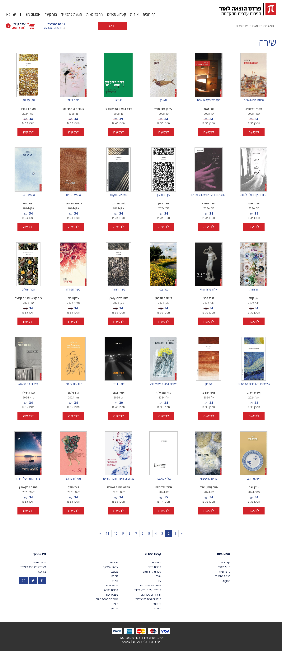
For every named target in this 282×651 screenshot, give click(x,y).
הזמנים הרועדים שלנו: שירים (208, 195)
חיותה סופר (254, 203)
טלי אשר (209, 109)
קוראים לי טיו (73, 384)
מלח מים (156, 604)
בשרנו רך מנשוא (28, 384)
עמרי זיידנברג (254, 109)
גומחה (114, 576)
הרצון (208, 384)
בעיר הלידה (73, 289)
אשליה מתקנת (118, 195)
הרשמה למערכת (53, 27)
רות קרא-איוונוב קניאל (28, 298)
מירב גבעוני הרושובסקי (118, 109)
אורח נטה (118, 384)
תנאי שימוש (224, 567)
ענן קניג (253, 298)
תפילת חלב (254, 479)
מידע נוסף (39, 553)
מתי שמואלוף (163, 392)
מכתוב (114, 571)
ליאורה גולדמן (163, 298)
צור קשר (51, 14)
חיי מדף (114, 581)
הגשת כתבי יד (71, 14)
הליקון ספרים (140, 641)
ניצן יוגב (254, 487)
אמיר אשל (119, 392)
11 (107, 533)
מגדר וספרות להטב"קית (148, 599)
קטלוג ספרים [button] (116, 14)
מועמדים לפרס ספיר (107, 599)
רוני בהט (28, 203)
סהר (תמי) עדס (209, 487)
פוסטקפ (156, 562)
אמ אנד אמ (28, 195)
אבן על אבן (28, 100)
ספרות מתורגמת (152, 571)
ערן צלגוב (73, 392)
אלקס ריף (73, 298)
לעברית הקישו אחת (208, 100)
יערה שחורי (208, 203)
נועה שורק (208, 392)
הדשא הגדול (111, 585)
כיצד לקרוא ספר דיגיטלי (33, 567)
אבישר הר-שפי (73, 203)
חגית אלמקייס (163, 487)
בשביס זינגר (112, 594)
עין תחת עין (163, 195)
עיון (159, 581)
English (33, 14)
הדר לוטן (163, 203)
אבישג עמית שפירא (118, 487)
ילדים (115, 604)
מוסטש (126, 641)
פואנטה (157, 608)
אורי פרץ (209, 298)
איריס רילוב (254, 392)
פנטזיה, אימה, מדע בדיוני (147, 590)
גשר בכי (163, 289)
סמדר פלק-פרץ (28, 487)
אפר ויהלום (28, 289)
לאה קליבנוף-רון (118, 298)
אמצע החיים (73, 195)
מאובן (163, 100)
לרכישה (253, 132)
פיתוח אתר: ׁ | (141, 641)
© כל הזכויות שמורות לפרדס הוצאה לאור (141, 637)
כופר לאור (73, 100)
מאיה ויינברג (28, 109)
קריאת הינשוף (208, 479)
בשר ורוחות (118, 289)
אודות (134, 14)
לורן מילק (73, 487)
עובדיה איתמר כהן (73, 109)
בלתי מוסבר (164, 479)
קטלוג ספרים (153, 553)
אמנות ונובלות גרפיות (150, 585)
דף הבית (149, 14)
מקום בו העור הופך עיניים (118, 479)
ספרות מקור (154, 567)
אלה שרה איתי (208, 289)
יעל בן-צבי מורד (163, 109)
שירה (267, 42)
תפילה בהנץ (73, 479)
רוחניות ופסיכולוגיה (151, 594)
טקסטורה (113, 562)
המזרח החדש (111, 590)
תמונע (114, 608)
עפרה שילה (28, 392)
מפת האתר (223, 553)
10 (115, 533)
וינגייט (118, 100)
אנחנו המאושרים (254, 100)
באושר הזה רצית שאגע (163, 384)
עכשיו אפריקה (110, 567)
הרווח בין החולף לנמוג (253, 195)
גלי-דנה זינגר (118, 203)
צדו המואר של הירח (28, 479)
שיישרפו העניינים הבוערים (254, 384)
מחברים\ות (94, 14)
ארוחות (254, 289)
